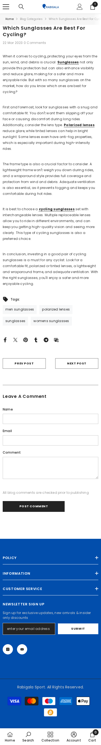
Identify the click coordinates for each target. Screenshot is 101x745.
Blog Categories (31, 19)
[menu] (6, 7)
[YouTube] (22, 649)
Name (8, 409)
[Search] (21, 7)
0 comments (35, 42)
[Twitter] (15, 339)
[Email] (56, 339)
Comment (12, 452)
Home (9, 19)
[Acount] (80, 7)
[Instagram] (8, 649)
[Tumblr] (35, 339)
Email (7, 431)
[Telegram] (46, 339)
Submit (78, 628)
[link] (28, 736)
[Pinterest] (25, 339)
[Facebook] (5, 339)
